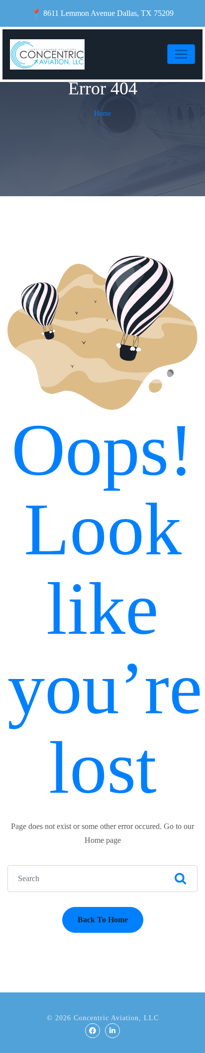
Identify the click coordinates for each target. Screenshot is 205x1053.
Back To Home (103, 919)
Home (102, 113)
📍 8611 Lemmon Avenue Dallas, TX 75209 (102, 13)
